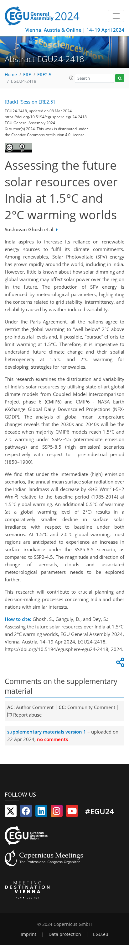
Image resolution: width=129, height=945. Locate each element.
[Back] (11, 102)
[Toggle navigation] (116, 16)
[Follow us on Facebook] (26, 812)
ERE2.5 (44, 74)
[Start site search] (119, 78)
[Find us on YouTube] (72, 812)
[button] (71, 78)
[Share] (119, 664)
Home (11, 74)
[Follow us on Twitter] (11, 812)
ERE (27, 74)
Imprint (28, 934)
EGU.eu (100, 934)
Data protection (65, 934)
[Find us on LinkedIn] (41, 812)
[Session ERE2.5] (37, 102)
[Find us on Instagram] (57, 812)
